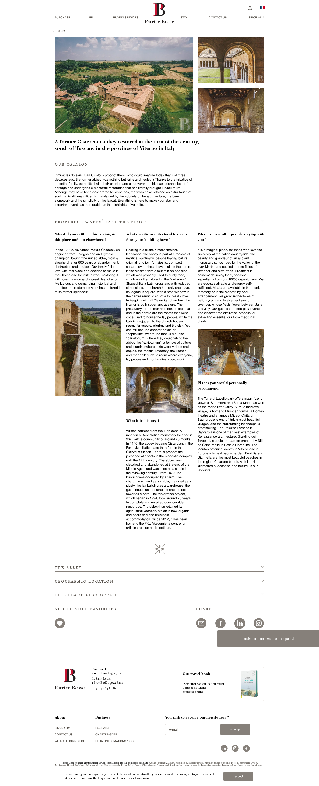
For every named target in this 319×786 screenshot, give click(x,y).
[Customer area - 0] (250, 7)
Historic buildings (75, 765)
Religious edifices (94, 765)
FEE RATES (102, 728)
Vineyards (195, 765)
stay (184, 17)
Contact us (218, 17)
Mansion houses (212, 762)
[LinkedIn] (239, 622)
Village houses (149, 765)
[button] (159, 565)
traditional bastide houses (177, 765)
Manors (170, 762)
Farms (138, 765)
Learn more (142, 778)
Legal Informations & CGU (115, 741)
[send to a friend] (201, 622)
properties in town (229, 762)
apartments (245, 762)
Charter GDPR (106, 734)
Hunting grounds (112, 765)
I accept (238, 776)
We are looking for (70, 741)
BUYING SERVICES (125, 17)
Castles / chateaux (157, 762)
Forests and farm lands (232, 765)
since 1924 (256, 17)
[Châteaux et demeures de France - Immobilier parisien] (262, 7)
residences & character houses (189, 762)
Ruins (124, 765)
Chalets (160, 765)
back (60, 31)
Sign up (235, 729)
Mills (130, 765)
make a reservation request (268, 638)
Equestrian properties (211, 765)
